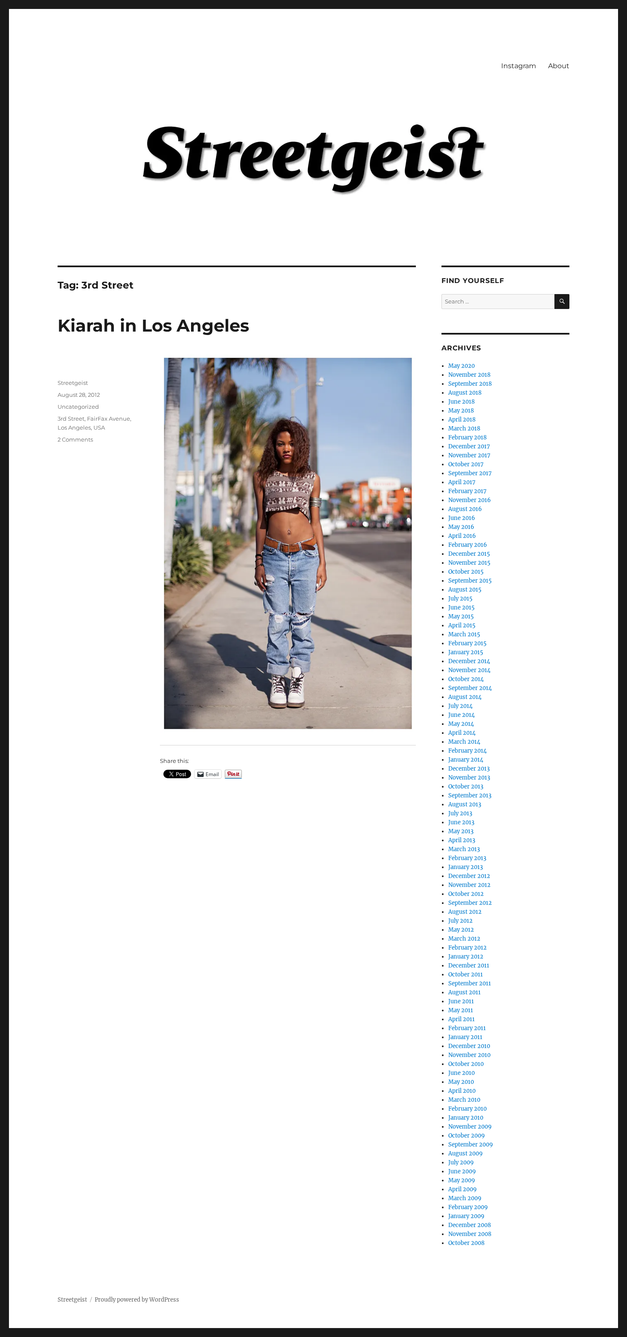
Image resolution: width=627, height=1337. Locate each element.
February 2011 (467, 1028)
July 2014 (460, 706)
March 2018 (464, 428)
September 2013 (469, 795)
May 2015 (461, 616)
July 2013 (460, 813)
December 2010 (469, 1046)
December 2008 (469, 1225)
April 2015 (462, 625)
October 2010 (466, 1064)
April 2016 (462, 536)
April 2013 (461, 840)
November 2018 (469, 374)
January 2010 (465, 1117)
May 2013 (460, 831)
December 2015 (469, 553)
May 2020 (461, 366)
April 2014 (462, 732)
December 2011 (468, 965)
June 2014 (461, 715)
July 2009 (461, 1162)
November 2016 (469, 500)
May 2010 (461, 1082)
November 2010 (469, 1055)
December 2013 (469, 768)
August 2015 (465, 589)
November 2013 (469, 777)
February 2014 (467, 750)
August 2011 (464, 992)
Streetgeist (73, 382)
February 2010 (467, 1108)
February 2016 (467, 545)
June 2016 (461, 518)
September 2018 (470, 383)
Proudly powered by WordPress (137, 1299)
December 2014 (469, 661)
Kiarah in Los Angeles (153, 325)
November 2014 (469, 670)
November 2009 (470, 1126)
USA (99, 427)
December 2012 (469, 876)
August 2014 (465, 697)
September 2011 (469, 983)
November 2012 (469, 885)
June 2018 (461, 401)
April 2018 (462, 419)
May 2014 (461, 724)
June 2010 (461, 1073)
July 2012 (460, 920)
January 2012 (465, 956)
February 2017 (467, 491)
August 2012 (465, 911)
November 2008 (469, 1234)
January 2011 (465, 1037)
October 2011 (465, 974)
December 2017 (469, 446)
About (558, 66)
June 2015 (461, 607)
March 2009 (465, 1198)
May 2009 (461, 1180)
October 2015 (466, 571)
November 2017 (469, 455)
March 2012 (464, 938)
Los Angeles (74, 427)
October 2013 (465, 786)
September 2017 (470, 473)
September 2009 (470, 1144)
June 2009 (462, 1171)
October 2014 (466, 679)
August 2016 (465, 509)
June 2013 (461, 822)
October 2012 (466, 894)
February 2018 (467, 437)
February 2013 (467, 858)
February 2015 (467, 643)
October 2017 (466, 464)
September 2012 (470, 903)
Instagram (518, 66)
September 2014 (470, 688)
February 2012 (467, 947)
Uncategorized (78, 406)
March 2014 (464, 741)
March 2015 (464, 634)
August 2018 (465, 392)
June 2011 (461, 1001)
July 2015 (460, 598)
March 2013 (464, 849)
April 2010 (462, 1090)
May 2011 (460, 1010)
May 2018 (461, 410)
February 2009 (468, 1207)
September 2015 (470, 580)
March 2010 (464, 1099)
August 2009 (465, 1153)
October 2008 (466, 1243)
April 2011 (461, 1019)
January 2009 (466, 1216)
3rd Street (71, 418)
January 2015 (465, 652)
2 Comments (75, 439)
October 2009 (466, 1135)
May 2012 (461, 929)
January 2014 (465, 759)
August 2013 (464, 804)
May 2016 (461, 527)
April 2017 (462, 482)
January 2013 (465, 867)
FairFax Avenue (108, 418)
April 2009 (462, 1189)
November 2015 (469, 562)
